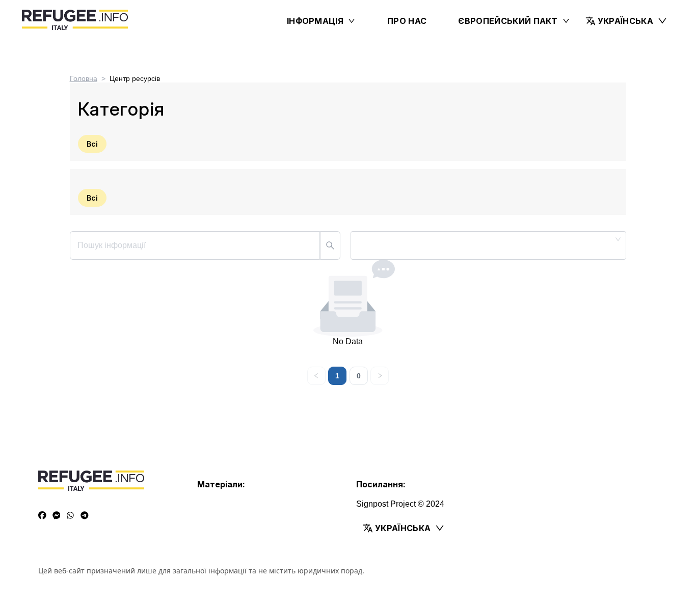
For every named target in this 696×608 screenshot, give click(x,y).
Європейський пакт (507, 21)
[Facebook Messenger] (56, 515)
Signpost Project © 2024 (400, 504)
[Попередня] (316, 376)
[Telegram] (85, 515)
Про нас (406, 21)
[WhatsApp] (70, 515)
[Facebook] (42, 515)
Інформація (315, 21)
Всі (92, 144)
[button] (626, 21)
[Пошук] (330, 245)
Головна (83, 78)
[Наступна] (379, 376)
